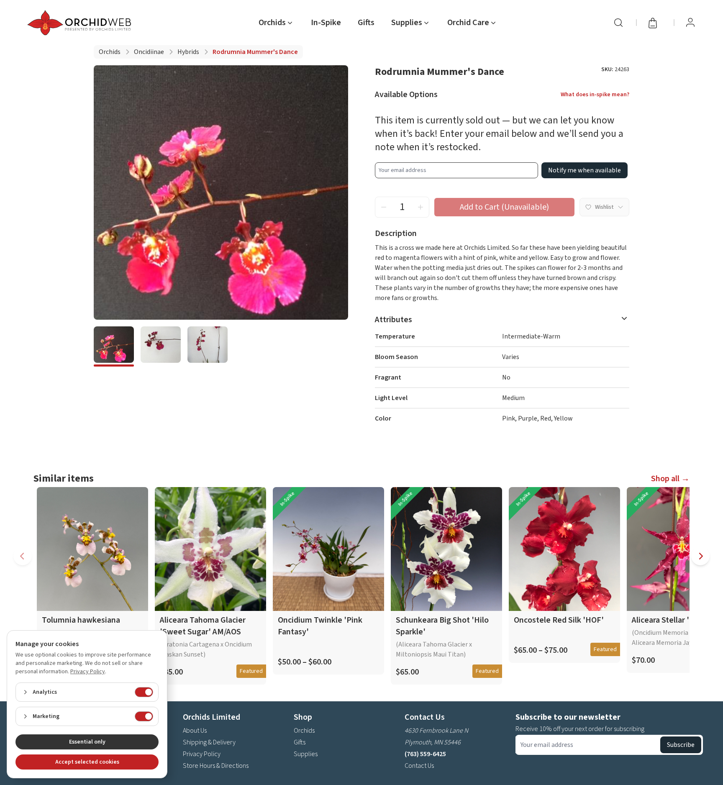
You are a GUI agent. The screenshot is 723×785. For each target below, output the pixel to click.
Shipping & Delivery (209, 742)
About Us (195, 730)
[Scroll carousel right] (700, 556)
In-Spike (326, 22)
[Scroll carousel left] (22, 556)
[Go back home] (81, 22)
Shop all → (670, 479)
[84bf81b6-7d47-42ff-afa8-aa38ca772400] (161, 346)
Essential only (87, 742)
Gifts (366, 22)
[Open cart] (655, 22)
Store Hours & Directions (216, 765)
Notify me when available (584, 170)
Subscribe (681, 744)
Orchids (109, 51)
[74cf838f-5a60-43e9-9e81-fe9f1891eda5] (114, 346)
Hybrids (188, 51)
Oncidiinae (149, 51)
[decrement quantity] (383, 207)
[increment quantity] (420, 207)
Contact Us (419, 765)
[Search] (618, 22)
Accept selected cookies (87, 762)
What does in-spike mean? (595, 94)
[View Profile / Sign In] (690, 22)
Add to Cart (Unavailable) (504, 207)
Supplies (306, 754)
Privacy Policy (201, 754)
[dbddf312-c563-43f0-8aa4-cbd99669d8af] (207, 346)
